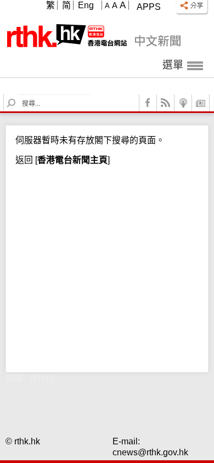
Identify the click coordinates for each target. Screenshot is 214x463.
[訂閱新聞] (201, 102)
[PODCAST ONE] (183, 102)
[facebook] (148, 102)
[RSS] (165, 102)
